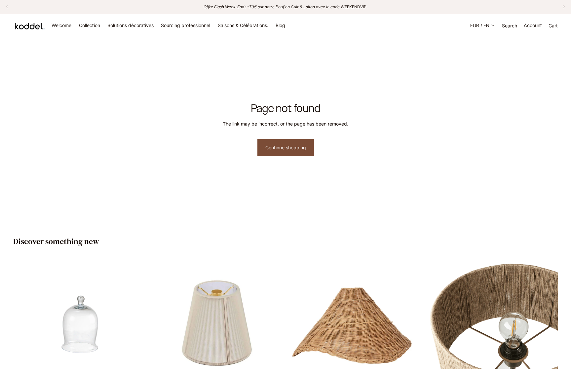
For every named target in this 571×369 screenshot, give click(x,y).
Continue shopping (285, 147)
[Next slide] (411, 315)
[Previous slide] (297, 315)
